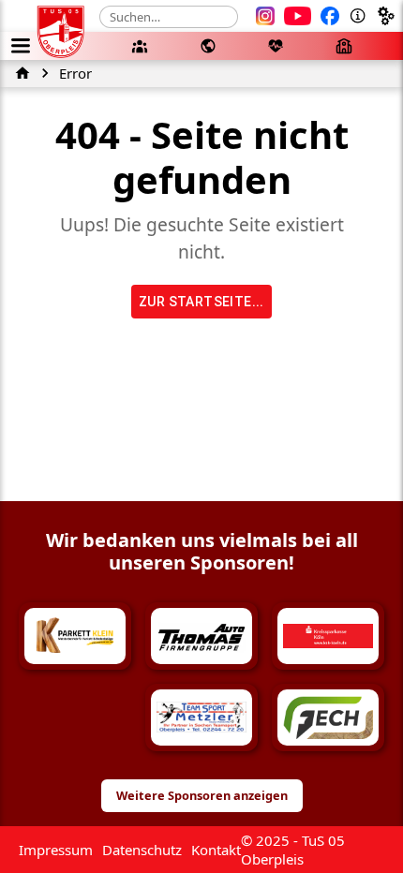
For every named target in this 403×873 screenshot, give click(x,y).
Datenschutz (142, 849)
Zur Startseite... (201, 301)
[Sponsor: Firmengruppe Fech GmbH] (328, 717)
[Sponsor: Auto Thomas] (201, 636)
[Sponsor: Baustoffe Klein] (75, 717)
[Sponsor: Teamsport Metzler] (201, 717)
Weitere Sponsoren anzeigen (202, 795)
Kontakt (216, 849)
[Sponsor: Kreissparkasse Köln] (328, 636)
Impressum (56, 849)
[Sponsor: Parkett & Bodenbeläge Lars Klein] (75, 636)
